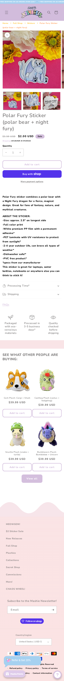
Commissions (13, 574)
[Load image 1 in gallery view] (12, 101)
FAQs (6, 304)
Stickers (31, 23)
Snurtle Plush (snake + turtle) (17, 453)
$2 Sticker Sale (15, 531)
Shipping (7, 141)
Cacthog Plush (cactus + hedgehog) (47, 399)
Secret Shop (13, 567)
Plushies (11, 552)
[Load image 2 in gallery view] (32, 101)
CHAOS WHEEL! (15, 588)
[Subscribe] (52, 610)
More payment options (32, 181)
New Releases (14, 538)
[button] (6, 12)
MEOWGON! (13, 524)
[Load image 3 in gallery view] (52, 101)
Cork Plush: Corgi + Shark (17, 398)
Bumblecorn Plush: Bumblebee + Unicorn (47, 453)
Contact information (42, 673)
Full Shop (18, 23)
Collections (12, 560)
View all (32, 478)
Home (5, 23)
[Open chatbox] (57, 675)
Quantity (7, 146)
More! (9, 581)
